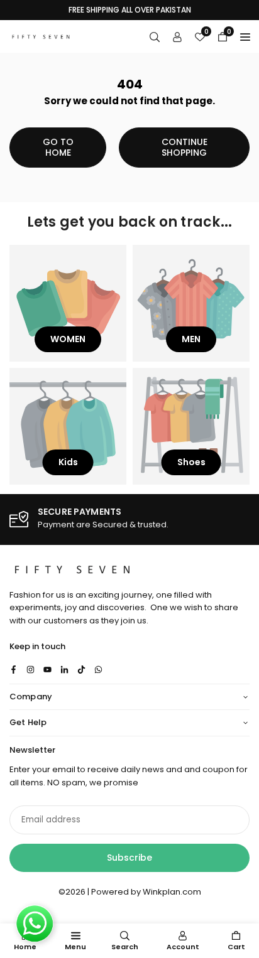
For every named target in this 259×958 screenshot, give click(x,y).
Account (183, 947)
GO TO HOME (58, 147)
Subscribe (129, 857)
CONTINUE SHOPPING (184, 147)
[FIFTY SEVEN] (40, 35)
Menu (75, 947)
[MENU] (245, 36)
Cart (236, 947)
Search (124, 947)
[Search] (154, 36)
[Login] (177, 36)
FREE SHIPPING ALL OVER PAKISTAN (130, 10)
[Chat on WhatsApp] (34, 923)
